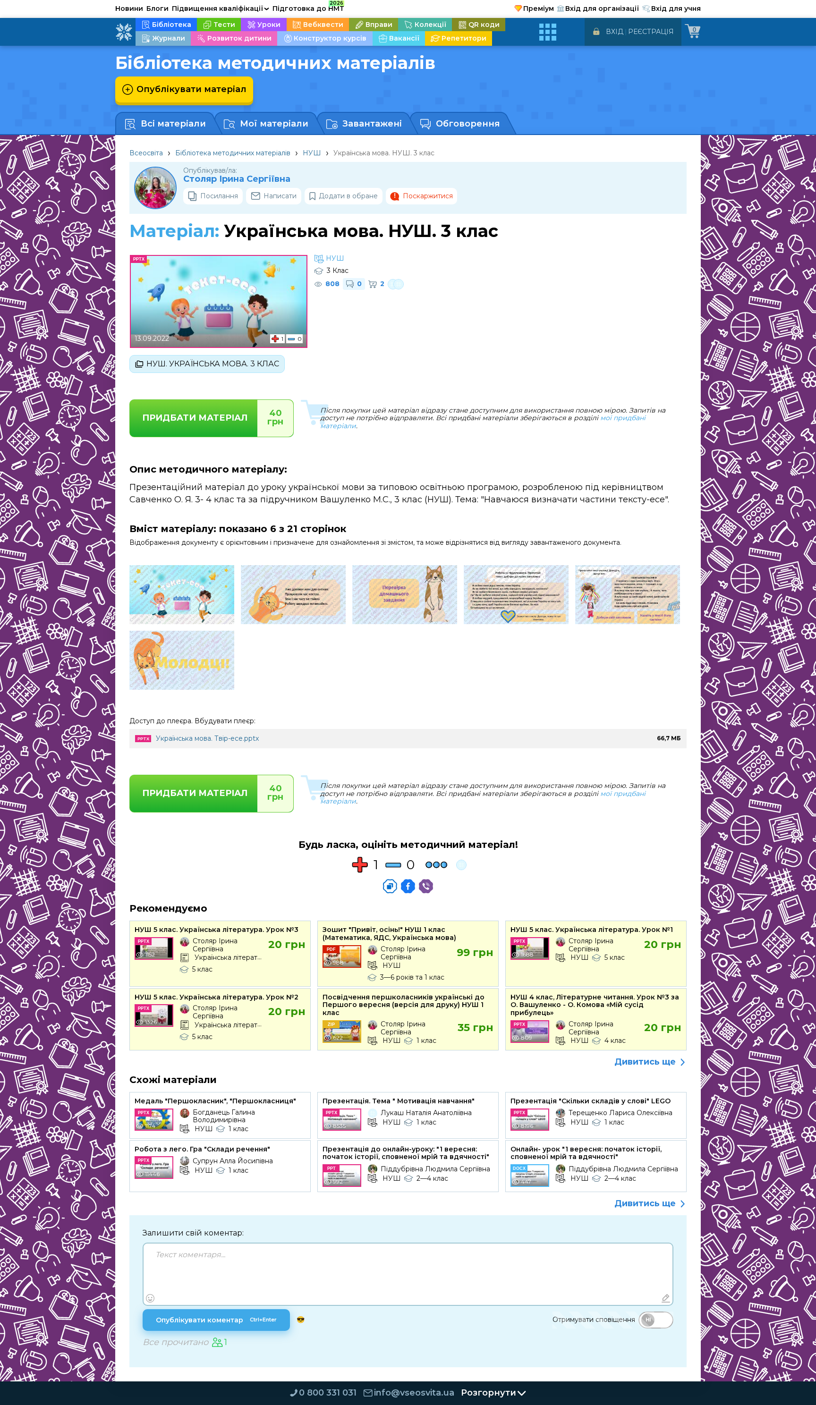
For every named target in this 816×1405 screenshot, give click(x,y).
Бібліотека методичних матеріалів (232, 153)
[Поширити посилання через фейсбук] (408, 886)
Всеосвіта (146, 153)
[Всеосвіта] (123, 32)
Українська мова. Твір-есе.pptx (207, 738)
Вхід (614, 31)
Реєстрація (651, 31)
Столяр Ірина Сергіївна (236, 179)
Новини (129, 8)
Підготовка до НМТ (308, 7)
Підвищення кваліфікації (220, 8)
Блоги (157, 8)
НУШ (312, 153)
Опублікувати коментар (216, 1320)
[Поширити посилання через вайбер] (426, 886)
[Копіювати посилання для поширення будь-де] (390, 886)
